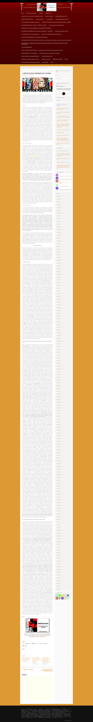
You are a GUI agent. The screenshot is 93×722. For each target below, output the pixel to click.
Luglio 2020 (58, 346)
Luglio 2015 (58, 513)
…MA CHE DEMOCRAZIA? (26, 47)
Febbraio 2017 (59, 460)
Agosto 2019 (58, 377)
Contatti (66, 59)
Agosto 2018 (58, 410)
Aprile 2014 (58, 555)
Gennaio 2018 (59, 430)
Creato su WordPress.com (68, 720)
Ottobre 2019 (59, 371)
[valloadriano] (62, 595)
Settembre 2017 (59, 441)
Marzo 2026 (58, 196)
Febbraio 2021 (59, 327)
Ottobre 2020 (59, 338)
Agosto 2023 (58, 243)
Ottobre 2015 (59, 505)
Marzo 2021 (58, 324)
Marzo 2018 (58, 424)
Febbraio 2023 (59, 260)
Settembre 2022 (59, 274)
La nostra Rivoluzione (39, 19)
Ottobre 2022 (59, 271)
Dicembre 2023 (59, 232)
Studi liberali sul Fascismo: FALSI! (61, 31)
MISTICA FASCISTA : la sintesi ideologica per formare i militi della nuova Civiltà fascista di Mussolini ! (36, 659)
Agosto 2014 (58, 544)
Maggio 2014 (59, 552)
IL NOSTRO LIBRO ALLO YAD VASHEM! (29, 53)
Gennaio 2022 (59, 296)
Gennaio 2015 (59, 530)
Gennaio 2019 (59, 396)
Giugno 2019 (59, 382)
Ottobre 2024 (59, 210)
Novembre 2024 (59, 207)
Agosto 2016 (58, 477)
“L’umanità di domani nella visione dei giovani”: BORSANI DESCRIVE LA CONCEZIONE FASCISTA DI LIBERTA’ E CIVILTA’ (64, 166)
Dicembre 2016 (59, 466)
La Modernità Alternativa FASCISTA (62, 19)
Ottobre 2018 (59, 405)
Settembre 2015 (59, 508)
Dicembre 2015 (59, 499)
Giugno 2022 (59, 282)
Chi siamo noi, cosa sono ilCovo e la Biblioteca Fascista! (32, 16)
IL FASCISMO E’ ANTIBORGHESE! (27, 669)
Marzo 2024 (58, 224)
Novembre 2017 (59, 435)
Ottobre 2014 (59, 538)
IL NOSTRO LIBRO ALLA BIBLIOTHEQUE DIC (30, 56)
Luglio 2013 (58, 577)
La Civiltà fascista (49, 19)
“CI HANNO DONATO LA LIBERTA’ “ (62, 158)
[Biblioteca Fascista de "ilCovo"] (46, 7)
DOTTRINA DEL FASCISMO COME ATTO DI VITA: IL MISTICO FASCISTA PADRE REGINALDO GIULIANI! (46, 659)
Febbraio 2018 (59, 427)
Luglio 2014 (58, 547)
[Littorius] (68, 598)
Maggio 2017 (59, 452)
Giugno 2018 (59, 416)
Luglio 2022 (58, 279)
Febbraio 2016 (59, 494)
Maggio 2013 (59, 583)
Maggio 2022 (59, 285)
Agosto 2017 (58, 444)
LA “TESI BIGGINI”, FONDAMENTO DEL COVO (30, 22)
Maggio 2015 (59, 519)
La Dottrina (41, 13)
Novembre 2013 (59, 569)
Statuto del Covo (48, 13)
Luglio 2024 (58, 215)
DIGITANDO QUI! (43, 636)
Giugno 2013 (59, 580)
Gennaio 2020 (59, 363)
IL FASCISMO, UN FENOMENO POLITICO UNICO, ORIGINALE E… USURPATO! (37, 31)
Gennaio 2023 (59, 263)
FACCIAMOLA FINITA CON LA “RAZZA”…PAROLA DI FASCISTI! (33, 25)
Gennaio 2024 (59, 229)
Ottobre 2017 (59, 438)
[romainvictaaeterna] (57, 598)
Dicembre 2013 (59, 566)
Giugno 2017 (59, 449)
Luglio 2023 (58, 246)
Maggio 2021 (59, 318)
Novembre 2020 (59, 335)
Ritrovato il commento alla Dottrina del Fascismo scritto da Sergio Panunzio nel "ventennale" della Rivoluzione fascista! (62, 139)
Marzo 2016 (58, 491)
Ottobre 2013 (59, 572)
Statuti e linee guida (49, 16)
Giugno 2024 (59, 218)
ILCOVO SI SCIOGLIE (65, 186)
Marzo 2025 (58, 204)
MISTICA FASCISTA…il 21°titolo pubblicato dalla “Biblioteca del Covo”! (26, 658)
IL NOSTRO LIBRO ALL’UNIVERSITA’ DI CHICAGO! (49, 53)
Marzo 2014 (58, 558)
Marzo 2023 (58, 257)
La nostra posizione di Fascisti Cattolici (56, 25)
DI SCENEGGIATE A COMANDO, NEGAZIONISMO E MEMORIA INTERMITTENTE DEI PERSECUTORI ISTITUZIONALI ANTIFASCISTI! (44, 44)
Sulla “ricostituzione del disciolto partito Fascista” (30, 62)
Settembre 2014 (59, 541)
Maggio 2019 (59, 385)
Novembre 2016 (59, 469)
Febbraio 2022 (59, 293)
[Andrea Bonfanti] (65, 595)
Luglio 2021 (58, 313)
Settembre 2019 (59, 374)
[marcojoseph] (59, 595)
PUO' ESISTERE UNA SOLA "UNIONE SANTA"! (63, 129)
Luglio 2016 (58, 480)
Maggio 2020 (59, 352)
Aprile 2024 (58, 221)
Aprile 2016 (58, 488)
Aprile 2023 (58, 254)
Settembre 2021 (59, 307)
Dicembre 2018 (59, 399)
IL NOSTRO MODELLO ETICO (27, 19)
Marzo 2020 (58, 357)
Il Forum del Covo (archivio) (31, 13)
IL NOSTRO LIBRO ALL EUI (47, 56)
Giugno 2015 (59, 516)
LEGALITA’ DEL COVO (45, 59)
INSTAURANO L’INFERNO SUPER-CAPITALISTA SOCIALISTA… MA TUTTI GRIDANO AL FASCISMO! (47, 670)
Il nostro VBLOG (45, 62)
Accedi (57, 74)
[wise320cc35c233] (68, 595)
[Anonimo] (59, 598)
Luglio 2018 (58, 413)
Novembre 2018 (59, 402)
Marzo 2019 (58, 391)
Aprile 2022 (58, 288)
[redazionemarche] (57, 595)
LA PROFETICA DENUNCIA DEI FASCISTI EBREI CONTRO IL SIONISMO (56, 22)
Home (22, 13)
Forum (52, 62)
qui (40, 96)
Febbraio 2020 (59, 360)
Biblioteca (30, 67)
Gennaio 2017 (59, 463)
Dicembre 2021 (59, 299)
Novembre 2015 (59, 502)
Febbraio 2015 (59, 527)
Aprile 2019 (58, 388)
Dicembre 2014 (59, 533)
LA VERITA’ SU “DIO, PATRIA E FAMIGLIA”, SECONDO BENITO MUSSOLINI (36, 28)
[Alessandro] (65, 598)
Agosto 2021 (58, 310)
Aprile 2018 (58, 421)
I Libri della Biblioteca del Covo (61, 16)
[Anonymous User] (62, 598)
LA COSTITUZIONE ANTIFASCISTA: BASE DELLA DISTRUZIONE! (34, 37)
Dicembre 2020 (59, 332)
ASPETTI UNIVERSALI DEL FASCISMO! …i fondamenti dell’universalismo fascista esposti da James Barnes (42, 50)
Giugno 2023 (59, 249)
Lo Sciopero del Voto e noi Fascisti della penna (30, 34)
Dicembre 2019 (59, 366)
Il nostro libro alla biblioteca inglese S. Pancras (30, 59)
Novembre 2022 (59, 268)
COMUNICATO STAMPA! (57, 59)
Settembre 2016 (59, 474)
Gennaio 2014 (59, 563)
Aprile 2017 (58, 455)
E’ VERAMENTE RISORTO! (61, 162)
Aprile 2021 (58, 321)
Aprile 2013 (58, 586)
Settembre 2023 (59, 240)
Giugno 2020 (59, 349)
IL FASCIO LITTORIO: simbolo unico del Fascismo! (51, 34)
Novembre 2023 (59, 235)
